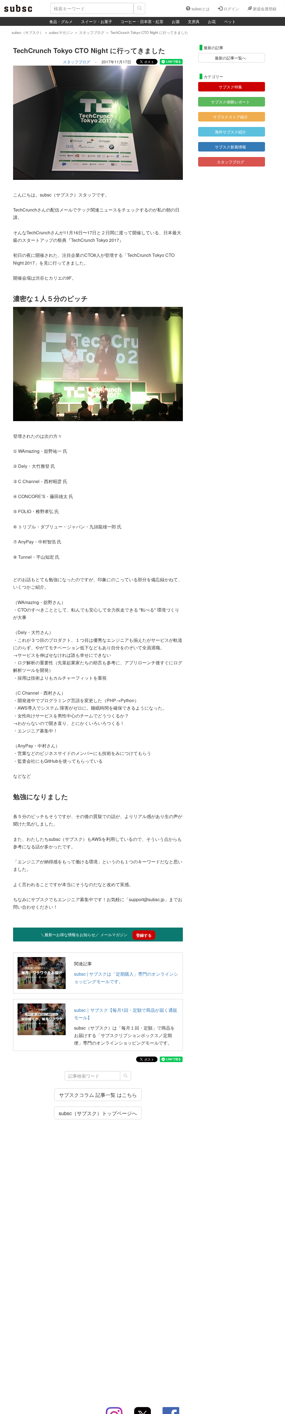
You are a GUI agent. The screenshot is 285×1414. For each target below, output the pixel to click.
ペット (230, 21)
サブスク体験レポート (230, 102)
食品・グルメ (61, 21)
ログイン (230, 8)
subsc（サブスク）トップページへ (98, 1113)
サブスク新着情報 (230, 147)
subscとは (200, 8)
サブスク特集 (230, 87)
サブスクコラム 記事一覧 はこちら (98, 1094)
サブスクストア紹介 (230, 117)
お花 (212, 21)
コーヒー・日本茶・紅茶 (142, 21)
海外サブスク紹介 (230, 132)
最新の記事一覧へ (230, 58)
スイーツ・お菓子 (96, 21)
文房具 (194, 21)
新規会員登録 (264, 8)
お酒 (176, 21)
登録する (144, 935)
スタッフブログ (76, 61)
